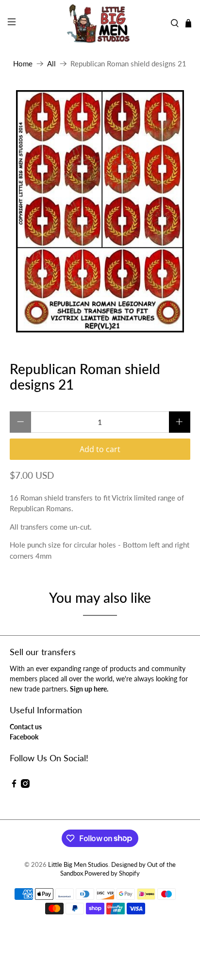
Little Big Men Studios (78, 864)
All (51, 63)
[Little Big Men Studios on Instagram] (25, 785)
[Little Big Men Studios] (100, 23)
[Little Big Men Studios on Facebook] (14, 785)
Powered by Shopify (112, 873)
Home (23, 63)
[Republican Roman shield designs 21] (100, 211)
